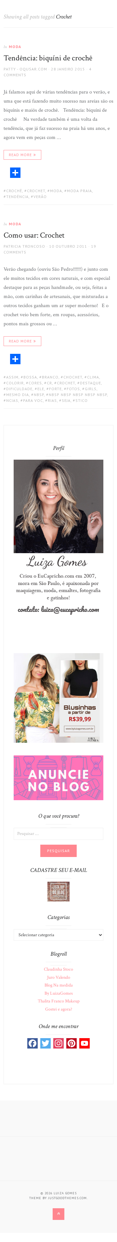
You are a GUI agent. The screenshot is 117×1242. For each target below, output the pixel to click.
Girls (91, 388)
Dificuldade (19, 388)
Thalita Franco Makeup (59, 1001)
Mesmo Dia (17, 394)
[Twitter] (45, 1043)
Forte (55, 388)
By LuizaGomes (59, 993)
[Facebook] (32, 1043)
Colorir (15, 382)
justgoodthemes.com (67, 1198)
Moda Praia (79, 190)
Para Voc (33, 400)
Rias (52, 400)
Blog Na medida (59, 985)
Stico (81, 400)
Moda (15, 46)
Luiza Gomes (65, 1193)
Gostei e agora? (58, 1009)
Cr (49, 382)
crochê (14, 190)
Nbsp (39, 394)
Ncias (12, 400)
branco (50, 377)
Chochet (72, 377)
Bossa (30, 377)
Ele (40, 388)
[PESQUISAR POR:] (58, 833)
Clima (93, 377)
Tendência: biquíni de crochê (48, 58)
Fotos (73, 388)
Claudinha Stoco (58, 969)
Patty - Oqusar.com (25, 69)
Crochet (36, 190)
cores (35, 382)
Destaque (90, 382)
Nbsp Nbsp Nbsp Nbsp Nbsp (78, 394)
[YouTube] (84, 1043)
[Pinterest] (71, 1043)
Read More (20, 154)
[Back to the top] (58, 1214)
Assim (12, 377)
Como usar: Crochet (34, 235)
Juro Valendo (58, 977)
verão (40, 196)
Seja (66, 400)
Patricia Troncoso (24, 246)
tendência (17, 196)
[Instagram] (58, 1043)
